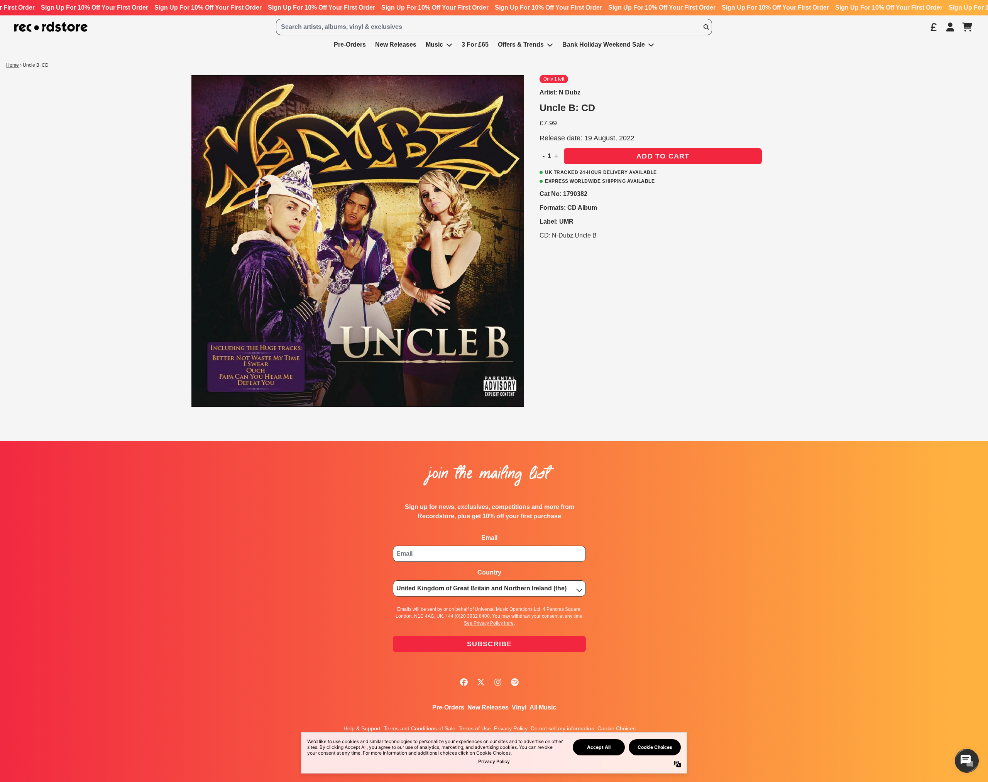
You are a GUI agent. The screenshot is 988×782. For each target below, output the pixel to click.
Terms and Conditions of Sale (419, 728)
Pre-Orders (448, 707)
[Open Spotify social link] (514, 682)
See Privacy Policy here (489, 623)
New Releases (488, 707)
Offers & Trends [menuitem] (521, 44)
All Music (543, 707)
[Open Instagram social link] (497, 682)
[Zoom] (357, 241)
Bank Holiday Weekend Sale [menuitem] (603, 44)
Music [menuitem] (434, 44)
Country (489, 572)
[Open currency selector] (933, 27)
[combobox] (494, 27)
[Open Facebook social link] (463, 682)
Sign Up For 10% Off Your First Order (94, 7)
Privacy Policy (511, 728)
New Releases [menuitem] (395, 44)
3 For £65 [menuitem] (475, 44)
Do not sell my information (562, 728)
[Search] (706, 27)
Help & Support (362, 728)
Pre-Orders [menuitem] (350, 44)
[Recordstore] (51, 27)
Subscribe (489, 644)
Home (12, 65)
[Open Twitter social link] (480, 682)
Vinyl (519, 707)
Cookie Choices (616, 728)
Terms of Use (474, 728)
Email (489, 537)
